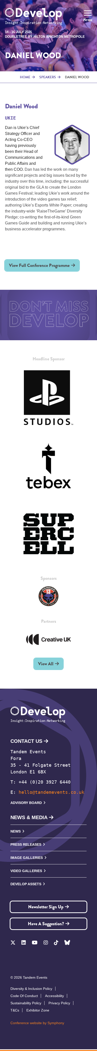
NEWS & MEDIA (29, 817)
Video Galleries (26, 871)
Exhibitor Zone (37, 1010)
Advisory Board (26, 803)
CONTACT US (26, 741)
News (15, 831)
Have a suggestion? (46, 924)
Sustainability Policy (25, 1003)
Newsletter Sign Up (45, 907)
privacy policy (59, 1003)
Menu (87, 20)
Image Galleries (26, 858)
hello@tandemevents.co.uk (51, 792)
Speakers (47, 77)
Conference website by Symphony (37, 1023)
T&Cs (14, 1010)
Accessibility (54, 996)
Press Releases (25, 844)
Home (25, 77)
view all (45, 664)
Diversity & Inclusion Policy (31, 989)
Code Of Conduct (24, 996)
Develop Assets (25, 884)
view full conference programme (39, 265)
